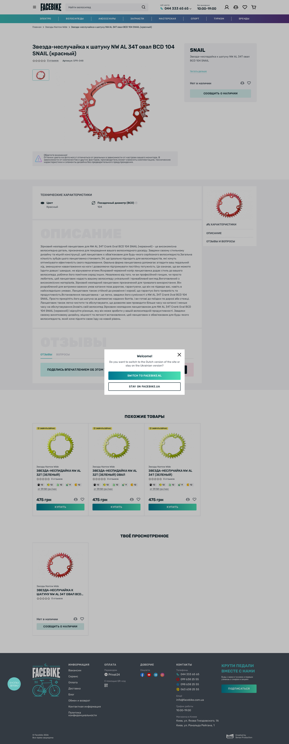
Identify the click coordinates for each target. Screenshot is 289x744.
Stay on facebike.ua (144, 386)
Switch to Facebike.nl (144, 375)
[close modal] (179, 355)
